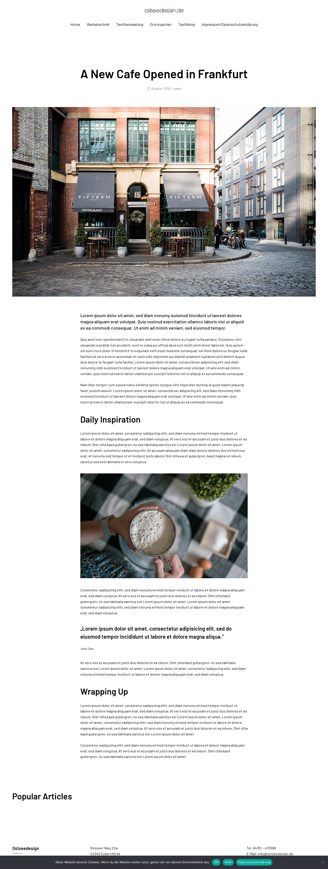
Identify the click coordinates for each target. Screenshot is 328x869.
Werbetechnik (98, 24)
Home (75, 24)
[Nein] (322, 862)
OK (216, 862)
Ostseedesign (25, 848)
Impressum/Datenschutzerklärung (230, 24)
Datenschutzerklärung (254, 862)
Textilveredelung (129, 24)
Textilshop (186, 24)
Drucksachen (161, 24)
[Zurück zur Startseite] (164, 10)
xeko (177, 88)
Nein (228, 862)
